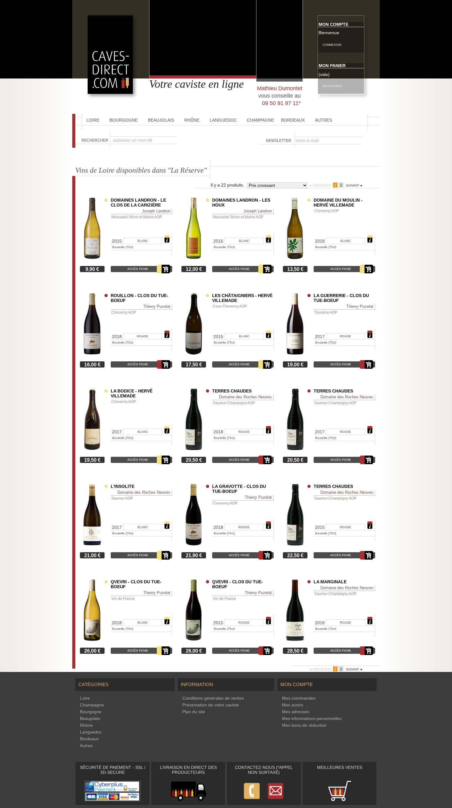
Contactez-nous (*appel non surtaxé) (264, 770)
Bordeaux (293, 120)
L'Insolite (122, 486)
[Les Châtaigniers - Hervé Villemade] (193, 353)
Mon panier (332, 65)
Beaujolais (161, 120)
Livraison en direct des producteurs (188, 770)
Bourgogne (123, 120)
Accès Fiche (137, 269)
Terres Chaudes (232, 390)
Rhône (192, 120)
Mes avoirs (292, 704)
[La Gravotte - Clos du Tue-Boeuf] (193, 543)
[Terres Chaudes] (193, 448)
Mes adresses (295, 711)
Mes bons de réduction (304, 725)
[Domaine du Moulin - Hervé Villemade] (295, 257)
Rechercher (94, 140)
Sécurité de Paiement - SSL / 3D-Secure (112, 770)
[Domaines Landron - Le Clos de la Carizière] (92, 257)
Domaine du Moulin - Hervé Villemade (338, 202)
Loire (92, 120)
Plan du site (193, 711)
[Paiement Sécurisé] (112, 800)
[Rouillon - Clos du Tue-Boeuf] (92, 353)
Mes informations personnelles (312, 718)
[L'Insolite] (92, 543)
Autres (323, 120)
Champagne (260, 120)
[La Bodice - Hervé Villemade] (92, 448)
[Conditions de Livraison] (188, 800)
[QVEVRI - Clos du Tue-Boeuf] (92, 639)
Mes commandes (298, 698)
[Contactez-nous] (263, 800)
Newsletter (278, 141)
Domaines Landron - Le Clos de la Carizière (138, 202)
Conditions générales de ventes (213, 698)
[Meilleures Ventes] (339, 800)
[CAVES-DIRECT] (110, 92)
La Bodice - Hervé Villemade (132, 393)
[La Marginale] (295, 639)
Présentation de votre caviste (210, 704)
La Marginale (330, 581)
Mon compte (333, 24)
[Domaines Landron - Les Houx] (193, 257)
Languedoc (223, 120)
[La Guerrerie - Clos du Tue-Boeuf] (295, 353)
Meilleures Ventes (339, 767)
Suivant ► (354, 185)
